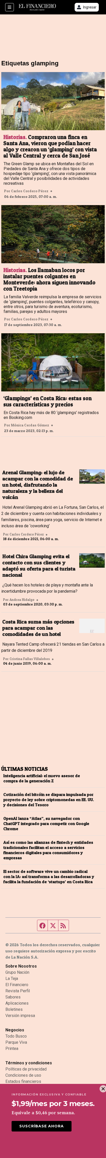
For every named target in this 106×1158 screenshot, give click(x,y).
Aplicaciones (17, 1003)
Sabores (13, 997)
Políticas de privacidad (26, 1069)
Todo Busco (16, 1036)
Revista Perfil (17, 990)
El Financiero (16, 984)
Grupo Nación (17, 972)
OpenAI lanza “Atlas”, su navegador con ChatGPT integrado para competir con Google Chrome (46, 823)
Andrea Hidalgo (22, 600)
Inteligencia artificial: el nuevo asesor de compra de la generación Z (41, 778)
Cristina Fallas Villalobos (30, 659)
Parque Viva (16, 1042)
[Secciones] (9, 7)
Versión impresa (20, 1015)
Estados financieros (23, 1081)
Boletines (14, 1009)
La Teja (11, 978)
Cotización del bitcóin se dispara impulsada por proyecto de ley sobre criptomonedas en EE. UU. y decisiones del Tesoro (48, 799)
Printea (11, 1048)
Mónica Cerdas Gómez (30, 425)
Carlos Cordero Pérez (29, 191)
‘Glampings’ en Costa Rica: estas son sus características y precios (47, 401)
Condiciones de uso (23, 1075)
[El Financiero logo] (37, 7)
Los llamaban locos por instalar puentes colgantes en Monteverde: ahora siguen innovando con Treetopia (49, 279)
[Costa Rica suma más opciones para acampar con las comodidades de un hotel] (92, 626)
